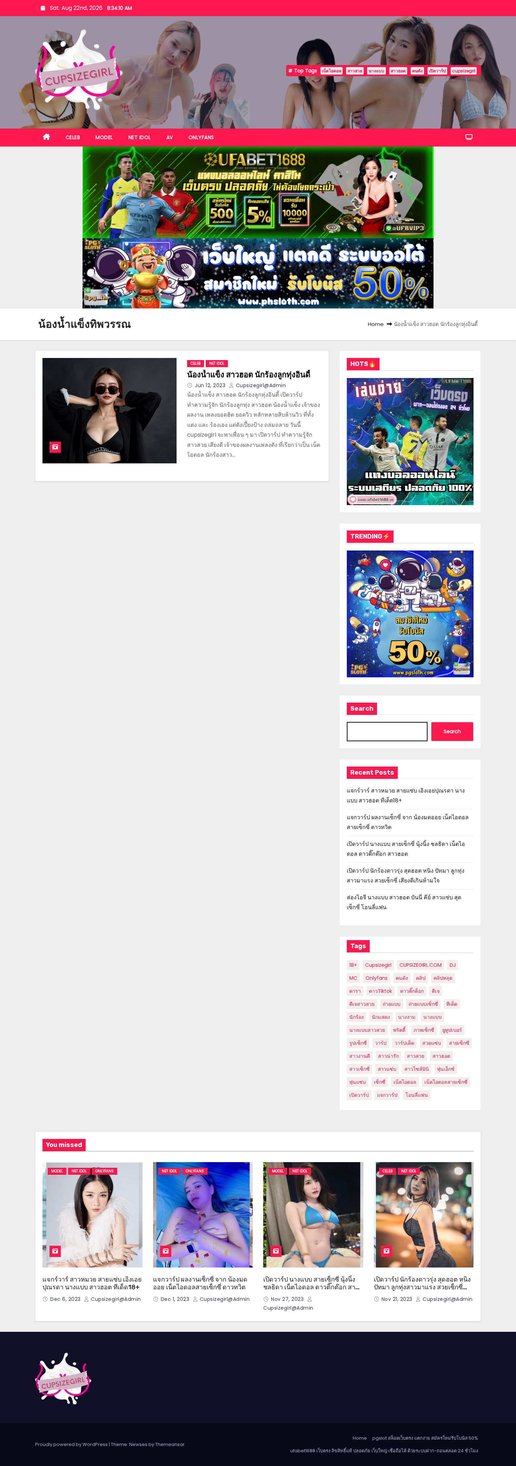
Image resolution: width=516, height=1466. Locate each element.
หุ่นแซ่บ (357, 1082)
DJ (453, 965)
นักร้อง (356, 1017)
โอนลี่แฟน (416, 1095)
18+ (353, 965)
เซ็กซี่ (379, 1082)
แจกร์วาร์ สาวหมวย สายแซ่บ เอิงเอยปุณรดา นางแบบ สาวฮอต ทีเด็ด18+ (92, 1283)
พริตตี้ (399, 1030)
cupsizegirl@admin (260, 385)
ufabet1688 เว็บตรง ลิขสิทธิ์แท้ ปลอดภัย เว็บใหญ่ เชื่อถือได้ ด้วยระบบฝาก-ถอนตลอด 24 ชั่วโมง (384, 1450)
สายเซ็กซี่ (459, 1043)
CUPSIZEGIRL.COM (420, 965)
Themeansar (170, 1444)
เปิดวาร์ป (437, 71)
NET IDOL (139, 137)
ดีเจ (435, 991)
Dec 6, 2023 (66, 1299)
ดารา (355, 991)
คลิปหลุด (443, 978)
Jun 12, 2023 (211, 385)
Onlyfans (376, 978)
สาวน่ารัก (388, 1056)
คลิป (420, 978)
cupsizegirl (463, 71)
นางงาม (406, 1017)
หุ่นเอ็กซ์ (446, 1069)
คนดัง (417, 71)
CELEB (73, 137)
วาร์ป (380, 1043)
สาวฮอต (398, 71)
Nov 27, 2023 (288, 1299)
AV (169, 137)
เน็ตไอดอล (331, 71)
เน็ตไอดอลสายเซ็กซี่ (446, 1082)
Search (361, 708)
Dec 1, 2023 (176, 1299)
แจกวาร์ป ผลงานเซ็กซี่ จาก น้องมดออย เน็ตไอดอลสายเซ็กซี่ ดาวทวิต (200, 1283)
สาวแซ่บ (387, 1069)
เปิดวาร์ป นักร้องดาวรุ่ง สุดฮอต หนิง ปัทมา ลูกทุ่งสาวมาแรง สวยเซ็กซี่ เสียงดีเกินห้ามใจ (422, 1287)
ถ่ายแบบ (392, 1004)
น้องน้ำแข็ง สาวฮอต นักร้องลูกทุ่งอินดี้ (248, 374)
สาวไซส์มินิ (416, 1069)
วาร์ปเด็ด (404, 1043)
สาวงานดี (359, 1056)
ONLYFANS (201, 137)
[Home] (46, 137)
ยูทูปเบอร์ (452, 1030)
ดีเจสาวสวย (362, 1004)
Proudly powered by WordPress (72, 1444)
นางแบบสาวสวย (367, 1030)
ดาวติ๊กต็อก (412, 991)
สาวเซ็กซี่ (359, 1069)
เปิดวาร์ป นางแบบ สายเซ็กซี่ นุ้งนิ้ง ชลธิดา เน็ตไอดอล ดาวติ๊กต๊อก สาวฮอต (311, 1287)
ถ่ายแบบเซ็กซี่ (423, 1004)
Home (376, 324)
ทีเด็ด (451, 1004)
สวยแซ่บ (431, 1043)
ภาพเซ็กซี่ (424, 1030)
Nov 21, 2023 (398, 1299)
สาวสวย (355, 71)
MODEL (104, 137)
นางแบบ (376, 71)
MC (353, 978)
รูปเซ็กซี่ (358, 1043)
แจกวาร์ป (387, 1095)
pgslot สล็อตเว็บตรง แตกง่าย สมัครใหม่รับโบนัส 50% (425, 1438)
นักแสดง (381, 1017)
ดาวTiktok (380, 991)
